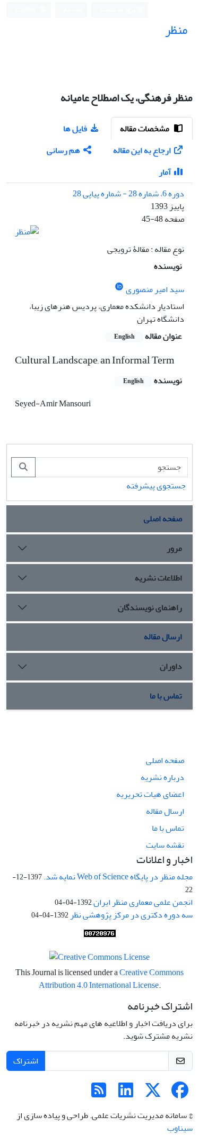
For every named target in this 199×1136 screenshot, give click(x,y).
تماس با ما (166, 696)
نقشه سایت (165, 845)
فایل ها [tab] (75, 129)
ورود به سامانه (118, 10)
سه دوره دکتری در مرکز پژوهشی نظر (131, 915)
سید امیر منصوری (155, 289)
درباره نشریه (162, 777)
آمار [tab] (165, 172)
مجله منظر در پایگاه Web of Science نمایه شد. (118, 877)
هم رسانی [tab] (63, 150)
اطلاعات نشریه (158, 578)
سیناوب (180, 1128)
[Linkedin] (126, 1094)
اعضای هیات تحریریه (150, 794)
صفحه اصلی (163, 518)
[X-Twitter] (153, 1094)
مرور (174, 548)
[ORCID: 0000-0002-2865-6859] (119, 287)
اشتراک (25, 1061)
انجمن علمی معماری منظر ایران (143, 902)
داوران (171, 666)
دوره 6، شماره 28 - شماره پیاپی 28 (128, 194)
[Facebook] (180, 1094)
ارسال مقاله (163, 636)
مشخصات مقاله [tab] (145, 129)
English (26, 10)
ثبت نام (73, 9)
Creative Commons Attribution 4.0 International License (111, 979)
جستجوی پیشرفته (156, 486)
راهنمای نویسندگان (150, 607)
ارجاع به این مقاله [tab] (142, 150)
